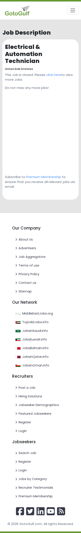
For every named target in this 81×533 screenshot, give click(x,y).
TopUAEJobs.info (35, 322)
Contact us (27, 283)
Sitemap (25, 291)
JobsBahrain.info (35, 348)
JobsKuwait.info (34, 339)
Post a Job (27, 387)
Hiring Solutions (30, 396)
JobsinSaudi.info (35, 331)
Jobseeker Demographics (39, 405)
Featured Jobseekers (35, 413)
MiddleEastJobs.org (37, 313)
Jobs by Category (33, 479)
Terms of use (29, 265)
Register (25, 422)
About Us (26, 239)
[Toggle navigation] (73, 10)
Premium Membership (43, 177)
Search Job (27, 453)
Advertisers (27, 248)
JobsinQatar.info (35, 357)
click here (53, 74)
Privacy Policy (29, 274)
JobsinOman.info (35, 365)
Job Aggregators (32, 257)
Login (23, 431)
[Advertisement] (40, 130)
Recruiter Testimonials (36, 487)
